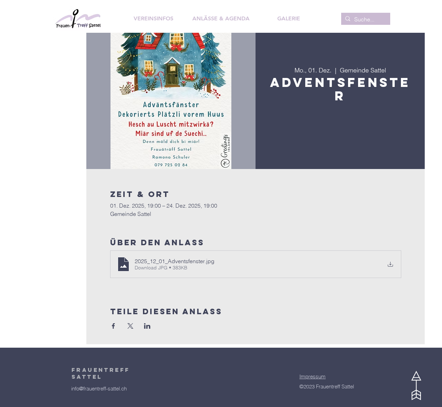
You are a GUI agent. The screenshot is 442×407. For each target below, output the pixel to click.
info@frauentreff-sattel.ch (99, 388)
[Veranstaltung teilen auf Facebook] (113, 326)
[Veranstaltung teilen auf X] (130, 326)
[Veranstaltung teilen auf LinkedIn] (147, 326)
